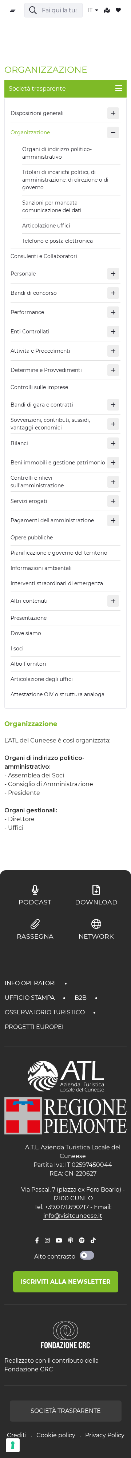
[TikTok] (93, 1240)
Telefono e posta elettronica (57, 241)
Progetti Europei (34, 1026)
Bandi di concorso (34, 293)
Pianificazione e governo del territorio (59, 553)
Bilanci (19, 443)
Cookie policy (55, 1435)
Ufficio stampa (30, 997)
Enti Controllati (30, 331)
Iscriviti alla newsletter (66, 1281)
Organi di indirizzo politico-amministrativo (57, 153)
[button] (113, 113)
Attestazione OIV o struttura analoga (57, 694)
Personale (23, 273)
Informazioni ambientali (41, 568)
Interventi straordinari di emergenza (57, 583)
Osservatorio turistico (45, 1012)
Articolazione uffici (46, 225)
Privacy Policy (104, 1435)
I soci (17, 648)
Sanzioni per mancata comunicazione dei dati (52, 206)
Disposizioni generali (37, 113)
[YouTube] (59, 1240)
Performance (27, 312)
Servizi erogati (29, 501)
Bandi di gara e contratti (42, 404)
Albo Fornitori (28, 664)
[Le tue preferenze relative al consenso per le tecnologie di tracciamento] (13, 1445)
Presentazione (29, 618)
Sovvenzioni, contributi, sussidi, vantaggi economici (50, 424)
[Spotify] (82, 1240)
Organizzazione (30, 132)
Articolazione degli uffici (42, 679)
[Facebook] (37, 1240)
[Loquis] (70, 1240)
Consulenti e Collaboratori (44, 256)
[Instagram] (47, 1240)
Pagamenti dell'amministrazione (52, 520)
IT (91, 10)
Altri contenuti (29, 601)
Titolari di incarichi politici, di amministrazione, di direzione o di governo (65, 180)
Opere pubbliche (32, 537)
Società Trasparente (66, 1410)
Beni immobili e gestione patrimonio (58, 462)
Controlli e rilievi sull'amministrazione (37, 482)
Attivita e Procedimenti (40, 351)
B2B (81, 997)
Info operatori (31, 983)
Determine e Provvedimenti (46, 370)
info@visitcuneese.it (72, 1215)
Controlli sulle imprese (39, 387)
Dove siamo (26, 633)
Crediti (17, 1435)
